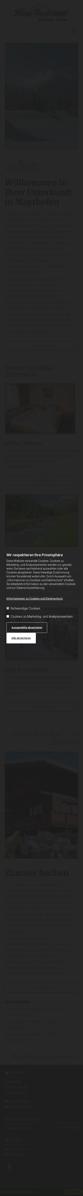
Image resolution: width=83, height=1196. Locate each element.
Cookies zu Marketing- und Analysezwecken (42, 616)
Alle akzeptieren (21, 638)
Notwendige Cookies (25, 608)
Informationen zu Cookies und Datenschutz (34, 598)
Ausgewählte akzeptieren (26, 627)
